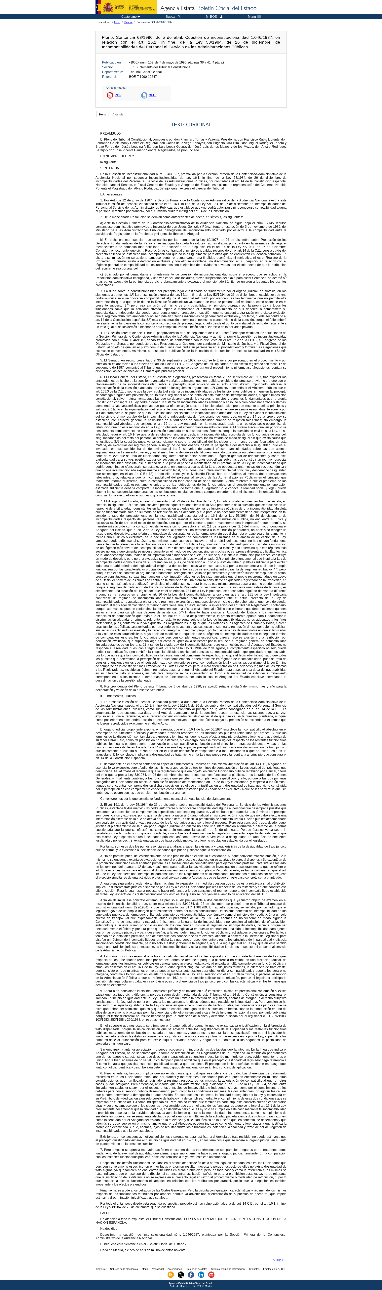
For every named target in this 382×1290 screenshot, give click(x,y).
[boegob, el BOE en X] (181, 1277)
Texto (102, 114)
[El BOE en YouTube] (211, 1277)
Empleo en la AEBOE (274, 1269)
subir (279, 1260)
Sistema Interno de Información (228, 1269)
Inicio (117, 22)
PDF (118, 95)
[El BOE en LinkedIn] (201, 1277)
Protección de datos (196, 1269)
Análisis (117, 114)
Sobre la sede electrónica (124, 1269)
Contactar (101, 1269)
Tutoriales (254, 1269)
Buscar (128, 22)
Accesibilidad (175, 1269)
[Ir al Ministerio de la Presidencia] (126, 7)
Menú (252, 16)
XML (152, 95)
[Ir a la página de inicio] (208, 8)
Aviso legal (158, 1269)
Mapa (145, 1269)
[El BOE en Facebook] (191, 1277)
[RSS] (171, 1277)
